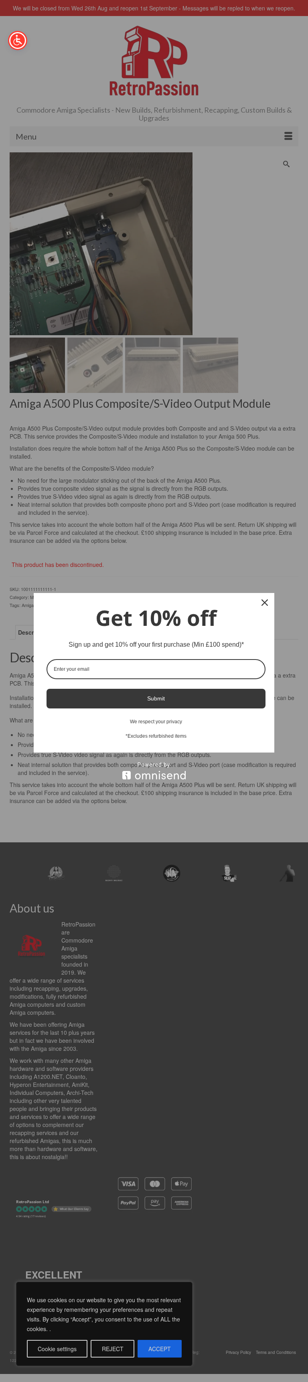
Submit (156, 698)
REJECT (113, 1349)
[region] (104, 1324)
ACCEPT (159, 1349)
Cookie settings (57, 1349)
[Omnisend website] (154, 771)
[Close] (264, 602)
